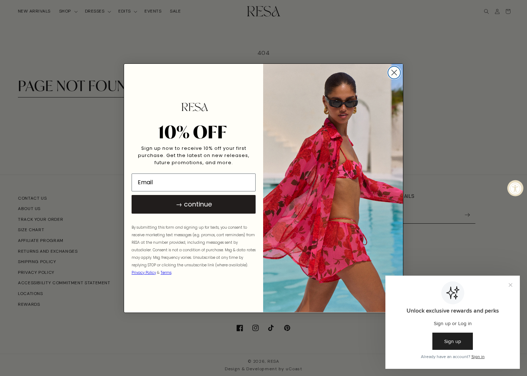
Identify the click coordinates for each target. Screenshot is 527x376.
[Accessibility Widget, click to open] (515, 188)
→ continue (194, 203)
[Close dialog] (394, 72)
